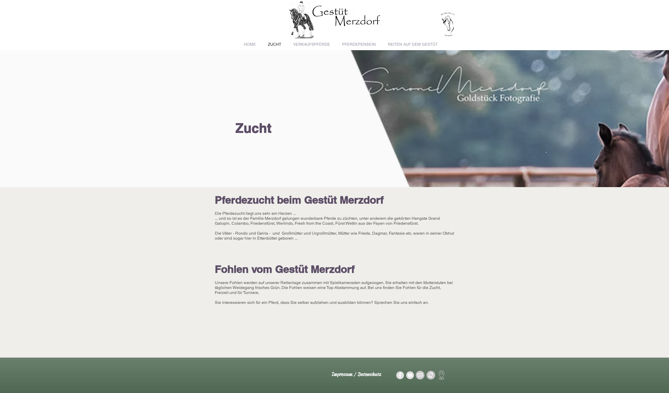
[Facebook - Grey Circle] (400, 375)
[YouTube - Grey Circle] (410, 375)
